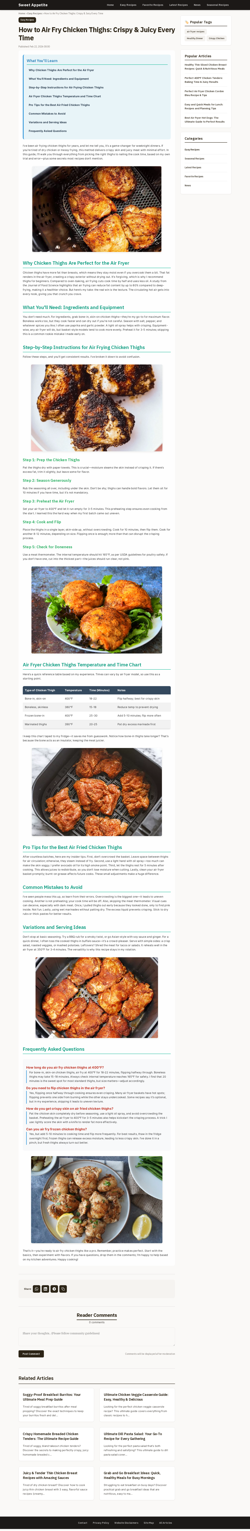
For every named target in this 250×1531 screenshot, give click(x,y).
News (197, 4)
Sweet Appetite (33, 4)
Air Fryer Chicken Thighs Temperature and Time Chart (65, 96)
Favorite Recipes (153, 4)
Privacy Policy (101, 1522)
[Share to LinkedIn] (45, 1289)
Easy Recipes (128, 4)
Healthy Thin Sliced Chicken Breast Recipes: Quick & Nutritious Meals (206, 66)
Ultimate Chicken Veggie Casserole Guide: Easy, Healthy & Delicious (136, 1397)
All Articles (165, 1522)
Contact (82, 1522)
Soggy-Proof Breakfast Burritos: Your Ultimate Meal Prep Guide (52, 1397)
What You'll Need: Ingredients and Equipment (59, 78)
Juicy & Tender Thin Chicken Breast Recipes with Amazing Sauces (50, 1475)
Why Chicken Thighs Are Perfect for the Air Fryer (61, 70)
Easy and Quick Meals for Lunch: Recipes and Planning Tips (204, 106)
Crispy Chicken (216, 38)
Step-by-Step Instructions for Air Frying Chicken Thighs (66, 87)
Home (110, 4)
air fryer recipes (195, 31)
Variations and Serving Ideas (48, 122)
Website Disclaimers (126, 1522)
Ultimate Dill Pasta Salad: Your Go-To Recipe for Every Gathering (133, 1436)
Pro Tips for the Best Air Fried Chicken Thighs (59, 105)
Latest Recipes (178, 4)
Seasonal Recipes (218, 4)
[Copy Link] (63, 1289)
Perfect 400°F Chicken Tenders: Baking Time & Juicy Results (204, 79)
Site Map (149, 1522)
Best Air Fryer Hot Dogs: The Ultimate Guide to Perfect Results (205, 119)
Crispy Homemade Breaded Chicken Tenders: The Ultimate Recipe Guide (50, 1436)
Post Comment (31, 1353)
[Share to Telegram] (54, 1289)
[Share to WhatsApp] (36, 1289)
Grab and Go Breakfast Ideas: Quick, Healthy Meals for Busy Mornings (132, 1475)
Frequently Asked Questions (48, 131)
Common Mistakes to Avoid (47, 113)
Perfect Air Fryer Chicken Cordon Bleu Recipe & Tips (204, 93)
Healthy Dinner (195, 38)
